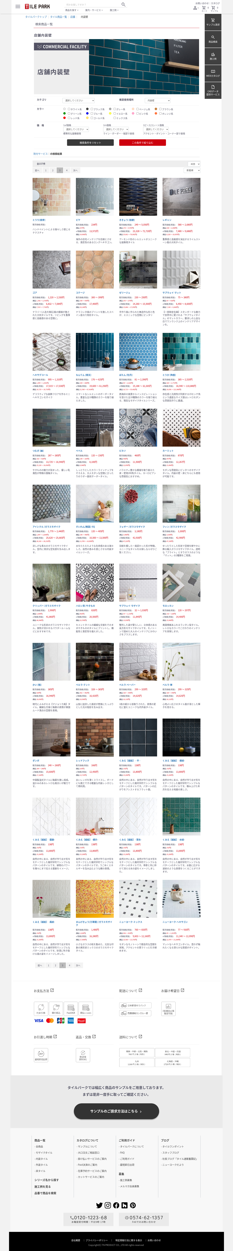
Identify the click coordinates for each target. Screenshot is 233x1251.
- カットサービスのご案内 (90, 1176)
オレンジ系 (167, 113)
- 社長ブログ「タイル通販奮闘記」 (179, 1158)
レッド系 (75, 118)
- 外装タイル (41, 1164)
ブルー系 (97, 113)
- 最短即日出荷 (126, 1164)
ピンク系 (143, 113)
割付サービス (40, 153)
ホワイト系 (76, 109)
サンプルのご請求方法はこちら (116, 1111)
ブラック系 (99, 109)
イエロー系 (121, 113)
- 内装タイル (41, 1158)
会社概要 (76, 1240)
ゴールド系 (99, 118)
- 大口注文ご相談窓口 (88, 1152)
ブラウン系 (167, 109)
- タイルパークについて (131, 1146)
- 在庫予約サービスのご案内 (92, 1170)
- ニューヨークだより (172, 1164)
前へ (37, 170)
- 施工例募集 (125, 1180)
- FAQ (122, 1152)
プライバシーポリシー (97, 1240)
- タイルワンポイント (172, 1146)
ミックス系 (121, 118)
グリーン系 (76, 113)
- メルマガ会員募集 (129, 1186)
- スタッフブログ (170, 1152)
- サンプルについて (87, 1146)
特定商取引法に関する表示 (129, 1240)
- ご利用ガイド (126, 1158)
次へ (75, 170)
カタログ (215, 3)
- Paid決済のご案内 (87, 1164)
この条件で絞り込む (142, 142)
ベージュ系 (144, 109)
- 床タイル (39, 1170)
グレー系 (120, 109)
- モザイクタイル (43, 1152)
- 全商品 (38, 1146)
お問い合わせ (202, 3)
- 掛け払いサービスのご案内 (92, 1158)
